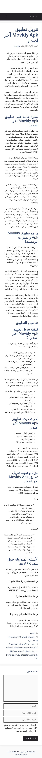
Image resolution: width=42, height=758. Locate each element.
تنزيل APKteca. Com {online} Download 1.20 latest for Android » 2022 (22, 655)
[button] (5, 16)
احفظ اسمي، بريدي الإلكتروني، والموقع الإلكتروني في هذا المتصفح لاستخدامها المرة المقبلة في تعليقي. (20, 728)
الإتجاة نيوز (21, 6)
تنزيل (29, 640)
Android (12, 637)
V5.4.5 (35, 640)
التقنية (32, 633)
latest (24, 637)
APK (19, 637)
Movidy (31, 637)
